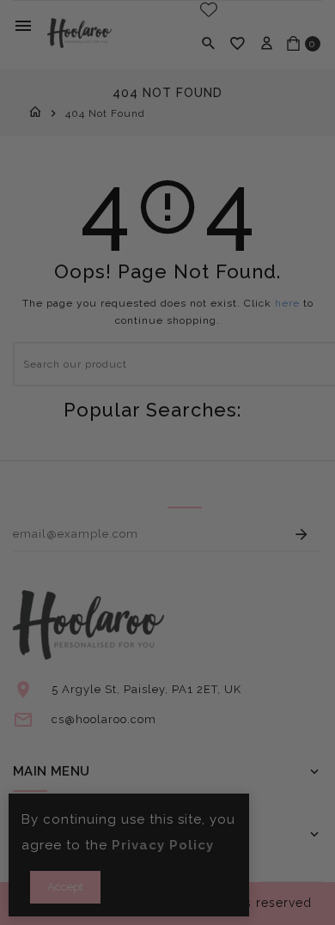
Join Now (249, 551)
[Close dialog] (315, 399)
